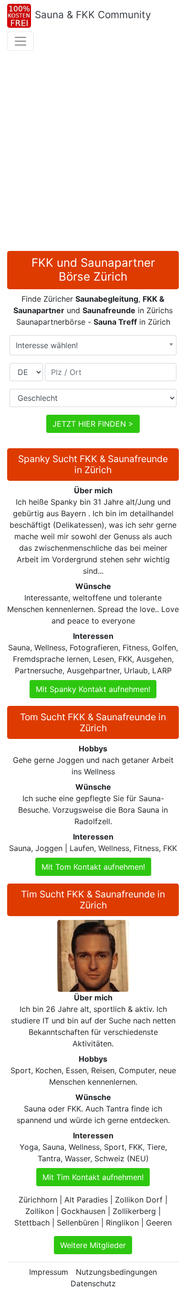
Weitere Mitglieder (93, 1245)
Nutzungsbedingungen (116, 1272)
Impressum (48, 1272)
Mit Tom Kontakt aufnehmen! (93, 867)
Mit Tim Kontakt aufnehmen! (93, 1177)
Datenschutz (93, 1283)
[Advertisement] (93, 152)
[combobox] (93, 345)
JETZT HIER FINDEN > (93, 424)
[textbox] (93, 345)
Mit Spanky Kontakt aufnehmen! (93, 689)
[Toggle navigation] (20, 41)
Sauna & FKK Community (93, 15)
